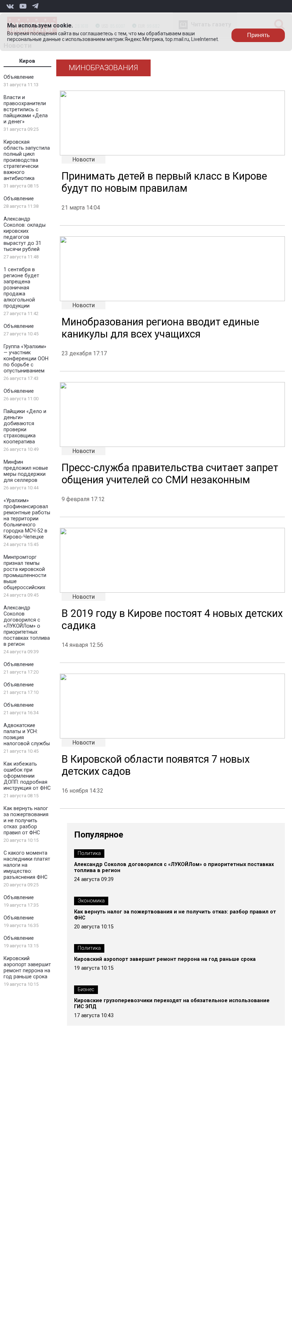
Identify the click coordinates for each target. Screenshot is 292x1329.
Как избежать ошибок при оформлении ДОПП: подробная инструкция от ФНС (27, 776)
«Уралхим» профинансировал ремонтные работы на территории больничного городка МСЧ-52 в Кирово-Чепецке (27, 519)
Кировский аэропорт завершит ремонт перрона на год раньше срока (27, 967)
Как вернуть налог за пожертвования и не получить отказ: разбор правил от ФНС (26, 820)
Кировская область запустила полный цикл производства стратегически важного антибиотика (27, 160)
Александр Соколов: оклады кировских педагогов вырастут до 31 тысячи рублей (25, 234)
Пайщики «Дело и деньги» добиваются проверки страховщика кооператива (25, 426)
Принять (258, 35)
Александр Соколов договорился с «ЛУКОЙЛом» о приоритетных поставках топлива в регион (27, 626)
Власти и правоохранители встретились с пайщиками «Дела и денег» (26, 109)
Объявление (19, 77)
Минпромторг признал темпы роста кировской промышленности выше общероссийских (25, 572)
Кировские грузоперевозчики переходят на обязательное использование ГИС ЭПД (172, 1004)
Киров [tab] (27, 61)
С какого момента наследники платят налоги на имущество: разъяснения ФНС (27, 865)
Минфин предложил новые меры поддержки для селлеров (26, 471)
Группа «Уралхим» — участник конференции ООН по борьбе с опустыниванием (26, 359)
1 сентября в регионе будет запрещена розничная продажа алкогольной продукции (21, 288)
